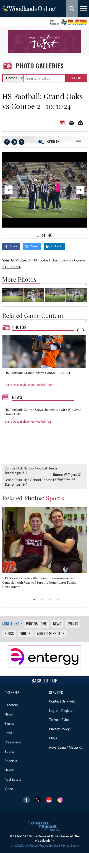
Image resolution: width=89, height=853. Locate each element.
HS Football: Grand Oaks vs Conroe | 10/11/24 (37, 373)
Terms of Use (59, 720)
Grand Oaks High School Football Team (29, 384)
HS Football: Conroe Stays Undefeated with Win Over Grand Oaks (43, 411)
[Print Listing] (71, 122)
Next (78, 190)
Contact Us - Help (62, 701)
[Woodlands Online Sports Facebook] (7, 142)
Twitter (39, 800)
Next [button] (83, 330)
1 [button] (34, 599)
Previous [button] (77, 330)
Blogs (9, 633)
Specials (11, 761)
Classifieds (13, 742)
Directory (11, 705)
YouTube (50, 800)
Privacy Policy (59, 729)
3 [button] (50, 599)
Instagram (61, 800)
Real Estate (13, 780)
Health (9, 770)
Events (73, 624)
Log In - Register (61, 711)
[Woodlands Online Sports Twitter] (21, 142)
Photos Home (36, 624)
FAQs (53, 738)
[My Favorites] (62, 122)
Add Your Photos (50, 633)
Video (9, 789)
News (17, 397)
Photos (19, 327)
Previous (10, 190)
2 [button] (42, 599)
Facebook (28, 800)
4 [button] (58, 599)
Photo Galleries (40, 66)
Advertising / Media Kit (66, 747)
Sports (53, 141)
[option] (45, 362)
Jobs (8, 733)
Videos (25, 633)
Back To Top (45, 680)
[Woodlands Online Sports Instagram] (14, 142)
